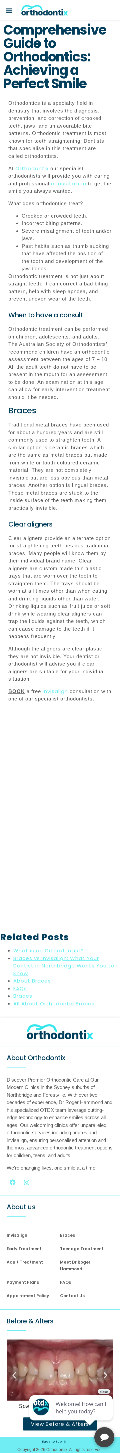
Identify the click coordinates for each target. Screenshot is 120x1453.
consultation (68, 183)
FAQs (65, 1282)
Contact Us (72, 1296)
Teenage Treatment (82, 1249)
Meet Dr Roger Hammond (75, 1265)
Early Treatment (24, 1249)
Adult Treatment (25, 1262)
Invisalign (17, 1235)
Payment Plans (23, 1282)
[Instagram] (27, 1182)
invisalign (55, 691)
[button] (9, 10)
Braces (67, 1235)
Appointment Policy (28, 1296)
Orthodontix (32, 168)
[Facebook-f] (13, 1182)
